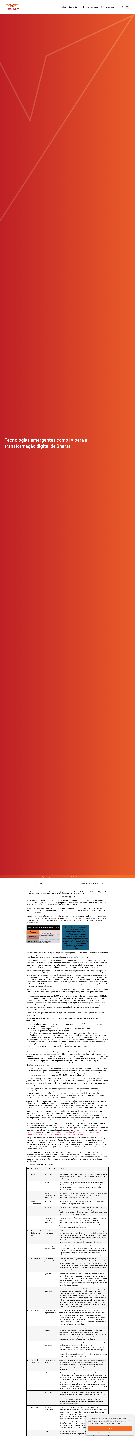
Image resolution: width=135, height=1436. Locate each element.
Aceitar (109, 1428)
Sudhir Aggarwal (36, 883)
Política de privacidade (115, 1432)
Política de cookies (103, 1432)
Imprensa (34, 877)
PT (127, 7)
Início (28, 877)
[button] (122, 7)
